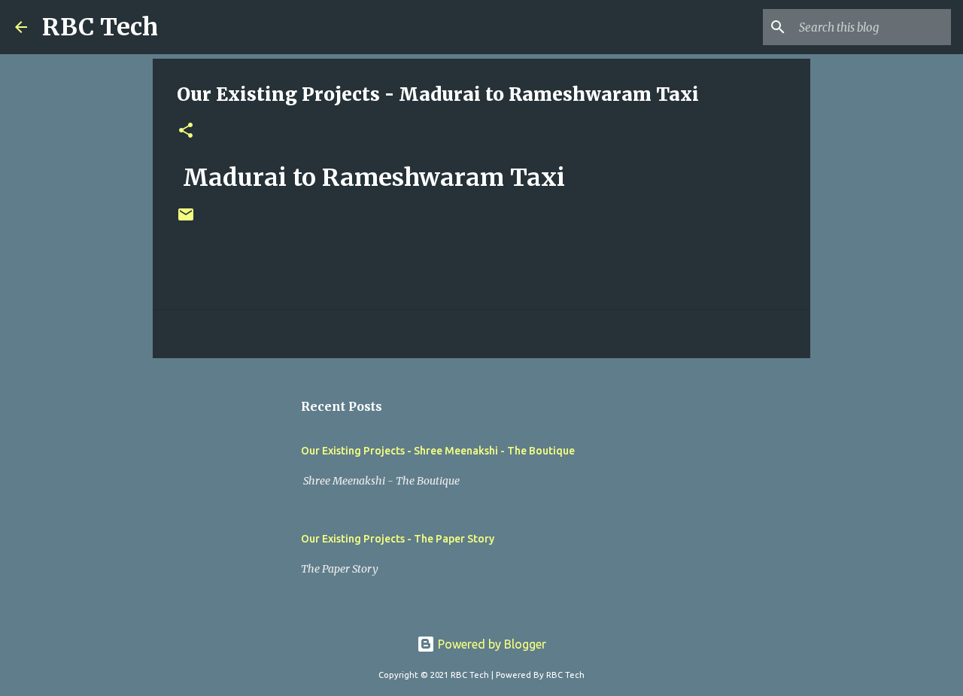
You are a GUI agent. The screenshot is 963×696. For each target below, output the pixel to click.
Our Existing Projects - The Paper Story (397, 539)
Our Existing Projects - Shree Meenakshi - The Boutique (438, 451)
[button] (186, 131)
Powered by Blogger (490, 644)
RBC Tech (100, 27)
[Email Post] (186, 220)
